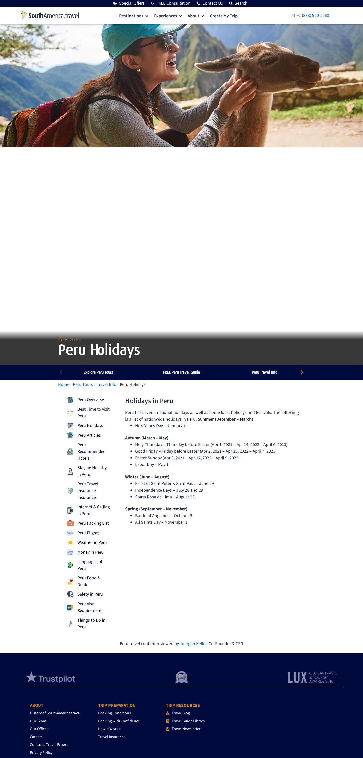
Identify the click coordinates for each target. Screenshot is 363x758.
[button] (134, 15)
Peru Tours (83, 384)
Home (63, 384)
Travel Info (106, 384)
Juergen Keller (193, 644)
